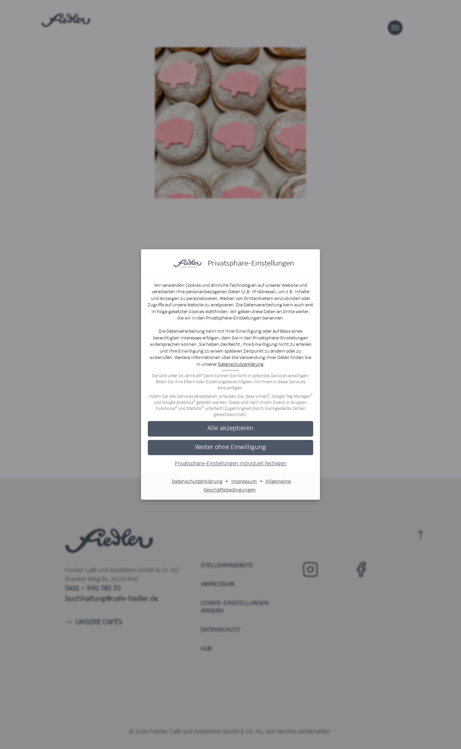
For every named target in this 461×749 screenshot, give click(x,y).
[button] (230, 428)
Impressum (244, 481)
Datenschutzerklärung (241, 364)
